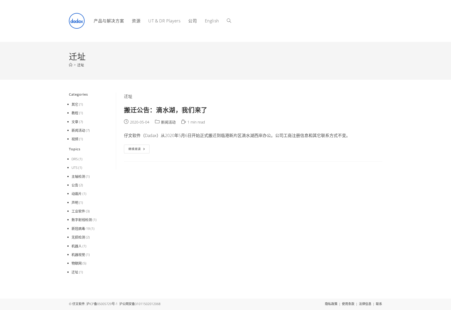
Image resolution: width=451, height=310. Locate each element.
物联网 (77, 263)
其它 (75, 104)
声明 (75, 202)
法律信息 (365, 304)
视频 (75, 139)
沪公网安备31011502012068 (140, 304)
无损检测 (78, 237)
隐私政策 (331, 304)
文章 (75, 121)
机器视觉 (78, 254)
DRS (75, 159)
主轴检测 (78, 176)
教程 (75, 112)
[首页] (70, 65)
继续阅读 (138, 149)
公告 (75, 185)
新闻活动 (168, 122)
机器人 (77, 246)
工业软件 (78, 211)
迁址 (80, 65)
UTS (75, 167)
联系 (379, 304)
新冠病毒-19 (81, 228)
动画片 (77, 193)
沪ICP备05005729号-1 (102, 304)
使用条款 (348, 304)
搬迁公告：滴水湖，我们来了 (165, 110)
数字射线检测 (82, 219)
